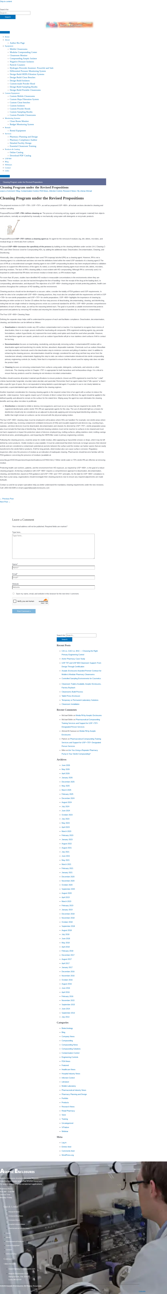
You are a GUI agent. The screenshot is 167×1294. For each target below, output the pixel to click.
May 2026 (66, 769)
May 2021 (66, 860)
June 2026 (66, 765)
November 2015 (68, 1000)
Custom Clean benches (20, 102)
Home (7, 37)
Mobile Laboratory (69, 1086)
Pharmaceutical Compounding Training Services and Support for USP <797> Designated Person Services (81, 723)
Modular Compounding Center (23, 52)
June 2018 (66, 938)
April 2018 (66, 947)
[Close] (5, 176)
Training (65, 1119)
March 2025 (66, 790)
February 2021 (67, 868)
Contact (8, 168)
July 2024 (65, 806)
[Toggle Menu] (5, 32)
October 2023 (67, 815)
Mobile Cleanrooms (18, 49)
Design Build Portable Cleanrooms (25, 90)
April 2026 (66, 773)
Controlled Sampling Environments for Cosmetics (81, 678)
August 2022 (67, 844)
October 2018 (67, 922)
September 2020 (68, 889)
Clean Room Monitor (19, 121)
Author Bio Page (17, 43)
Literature (65, 1082)
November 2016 (68, 976)
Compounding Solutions (71, 1049)
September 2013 (68, 1013)
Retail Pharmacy (68, 1111)
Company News (68, 1036)
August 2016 (67, 984)
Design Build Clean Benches (22, 77)
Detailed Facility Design (20, 143)
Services (8, 134)
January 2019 (67, 910)
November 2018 (68, 918)
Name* (15, 564)
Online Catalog (16, 152)
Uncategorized (67, 1123)
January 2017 (67, 967)
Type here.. (16, 532)
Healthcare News (68, 1069)
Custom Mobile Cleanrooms (22, 96)
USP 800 (8, 159)
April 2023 (66, 827)
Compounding (67, 1041)
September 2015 (68, 1004)
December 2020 (68, 877)
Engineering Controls (70, 1057)
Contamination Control (30, 191)
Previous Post (7, 499)
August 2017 (67, 959)
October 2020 (67, 885)
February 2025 (67, 794)
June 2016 (66, 988)
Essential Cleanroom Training (23, 146)
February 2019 (67, 905)
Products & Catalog (12, 149)
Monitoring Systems (12, 118)
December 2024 (68, 798)
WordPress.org (68, 1155)
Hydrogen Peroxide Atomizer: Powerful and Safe (31, 68)
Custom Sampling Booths (21, 112)
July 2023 (65, 819)
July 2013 (65, 1017)
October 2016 (67, 980)
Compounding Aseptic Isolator (23, 58)
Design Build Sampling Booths (23, 87)
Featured (65, 1065)
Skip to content (6, 1)
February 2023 (67, 835)
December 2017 (68, 955)
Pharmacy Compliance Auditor (23, 140)
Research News (69, 191)
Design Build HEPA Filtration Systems (27, 74)
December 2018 (68, 914)
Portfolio (65, 1098)
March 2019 (66, 901)
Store (64, 1115)
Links (7, 171)
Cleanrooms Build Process (72, 692)
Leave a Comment (7, 191)
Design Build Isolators (20, 80)
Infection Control (55, 191)
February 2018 (67, 951)
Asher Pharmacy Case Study (73, 659)
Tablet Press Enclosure (71, 696)
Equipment (9, 46)
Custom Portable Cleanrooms (23, 115)
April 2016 (66, 992)
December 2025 (68, 782)
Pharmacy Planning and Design (24, 136)
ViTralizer (65, 1127)
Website (15, 584)
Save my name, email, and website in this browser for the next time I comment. (47, 594)
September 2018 (68, 926)
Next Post (5, 502)
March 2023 (66, 831)
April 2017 (66, 963)
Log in (64, 1143)
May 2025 (66, 786)
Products (65, 1102)
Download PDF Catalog (20, 155)
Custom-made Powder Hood (22, 83)
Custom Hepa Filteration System (24, 99)
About (7, 40)
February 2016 (67, 996)
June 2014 (66, 1009)
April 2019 (66, 897)
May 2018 (66, 943)
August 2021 (67, 848)
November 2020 (68, 881)
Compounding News (70, 1045)
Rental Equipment (18, 130)
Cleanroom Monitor (18, 55)
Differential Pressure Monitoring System (28, 71)
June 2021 (66, 856)
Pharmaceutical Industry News (74, 1090)
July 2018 (65, 934)
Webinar (65, 1131)
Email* (14, 574)
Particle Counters (17, 65)
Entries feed (66, 1147)
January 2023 (67, 839)
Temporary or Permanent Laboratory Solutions (80, 700)
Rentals (8, 128)
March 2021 (66, 864)
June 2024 (66, 811)
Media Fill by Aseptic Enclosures (89, 715)
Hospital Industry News (71, 1074)
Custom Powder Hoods (20, 108)
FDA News (43, 191)
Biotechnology (67, 1028)
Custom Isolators (17, 105)
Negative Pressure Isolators (22, 61)
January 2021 (67, 872)
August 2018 (67, 930)
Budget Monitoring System (22, 124)
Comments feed (68, 1151)
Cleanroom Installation (70, 704)
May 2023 (66, 823)
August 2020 (67, 893)
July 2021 (65, 852)
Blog (7, 162)
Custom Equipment (12, 93)
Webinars (8, 165)
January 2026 (67, 778)
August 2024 (67, 802)
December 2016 (68, 971)
